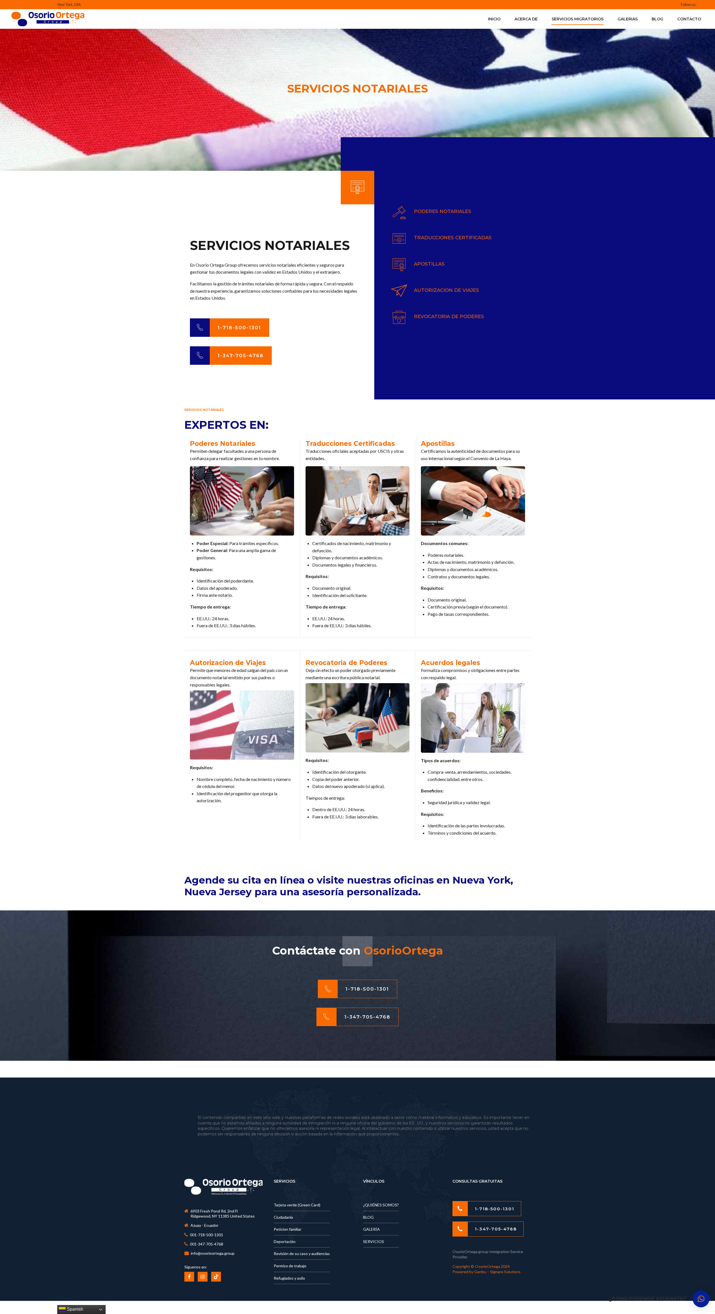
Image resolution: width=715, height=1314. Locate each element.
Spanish (74, 1309)
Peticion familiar (287, 1229)
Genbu (480, 1271)
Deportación (284, 1241)
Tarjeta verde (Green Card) (297, 1204)
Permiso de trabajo (290, 1265)
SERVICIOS (373, 1241)
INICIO (494, 19)
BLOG (657, 19)
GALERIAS (628, 19)
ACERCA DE (526, 19)
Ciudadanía (283, 1217)
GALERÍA (371, 1229)
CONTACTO (689, 19)
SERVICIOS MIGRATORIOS (578, 19)
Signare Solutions (505, 1271)
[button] (701, 1299)
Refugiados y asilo (289, 1278)
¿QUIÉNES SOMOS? (381, 1204)
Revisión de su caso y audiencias (302, 1253)
